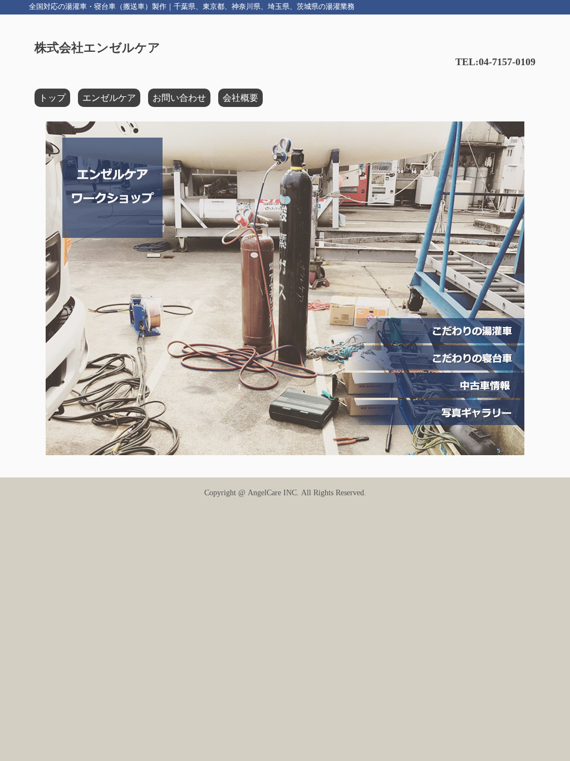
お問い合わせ (179, 98)
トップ (52, 98)
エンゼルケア (109, 98)
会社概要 (240, 98)
